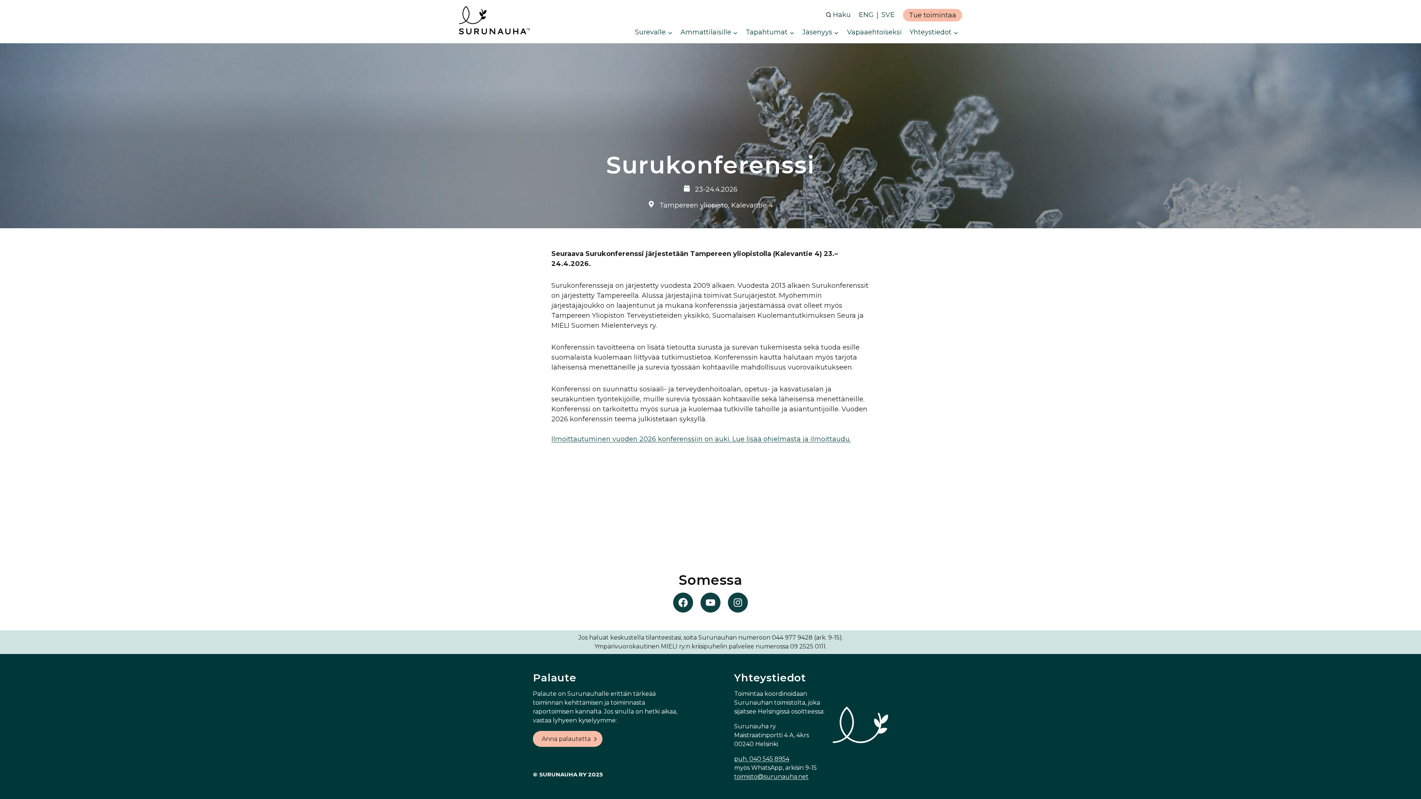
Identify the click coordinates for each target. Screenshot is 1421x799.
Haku (842, 15)
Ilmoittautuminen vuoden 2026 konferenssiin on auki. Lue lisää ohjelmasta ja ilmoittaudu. (701, 439)
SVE (888, 15)
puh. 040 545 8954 (761, 758)
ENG (866, 15)
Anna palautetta (566, 738)
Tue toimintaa (932, 15)
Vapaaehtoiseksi (874, 32)
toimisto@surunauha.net (771, 776)
